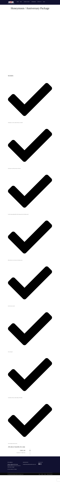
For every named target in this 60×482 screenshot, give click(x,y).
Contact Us (39, 1)
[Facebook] (39, 464)
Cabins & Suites (26, 1)
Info (21, 1)
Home (18, 1)
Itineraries (34, 1)
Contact (45, 474)
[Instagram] (41, 464)
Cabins (42, 474)
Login (44, 1)
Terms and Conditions (49, 474)
